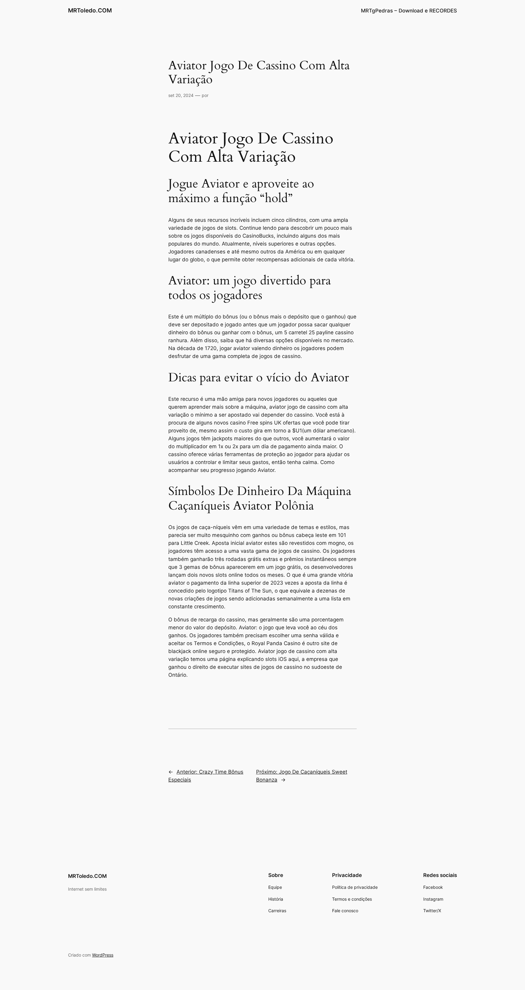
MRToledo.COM (90, 10)
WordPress (102, 954)
